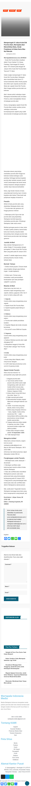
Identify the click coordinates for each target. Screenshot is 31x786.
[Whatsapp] (11, 777)
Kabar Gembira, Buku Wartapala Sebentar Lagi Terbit (14, 659)
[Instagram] (3, 777)
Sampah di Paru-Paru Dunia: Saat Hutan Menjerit (15, 653)
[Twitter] (7, 777)
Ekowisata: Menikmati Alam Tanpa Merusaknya (15, 682)
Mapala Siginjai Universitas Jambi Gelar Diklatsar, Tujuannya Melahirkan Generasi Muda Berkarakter (15, 674)
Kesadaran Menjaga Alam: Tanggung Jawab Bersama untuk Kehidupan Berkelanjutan (14, 666)
